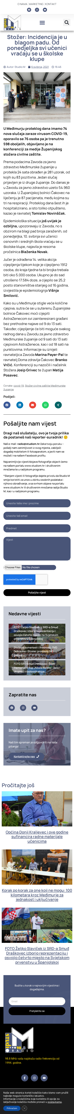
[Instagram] (37, 10)
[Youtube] (45, 10)
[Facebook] (29, 10)
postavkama (55, 1101)
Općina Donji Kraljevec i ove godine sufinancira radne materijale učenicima (37, 837)
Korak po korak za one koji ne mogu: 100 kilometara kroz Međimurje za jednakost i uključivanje (37, 895)
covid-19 (19, 385)
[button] (42, 22)
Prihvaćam (12, 1108)
